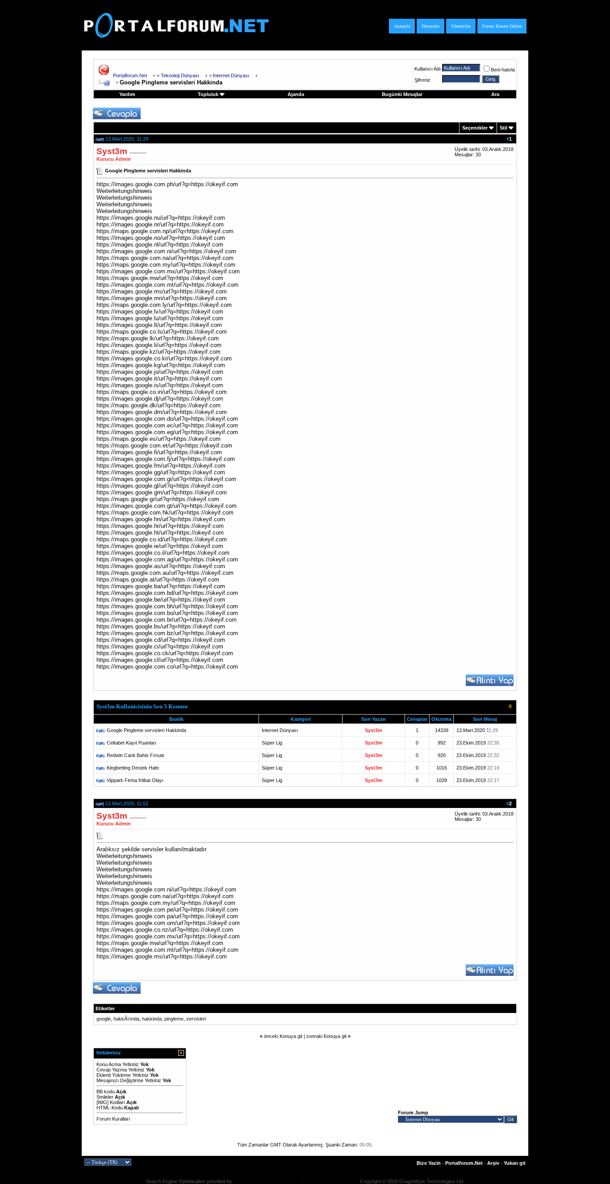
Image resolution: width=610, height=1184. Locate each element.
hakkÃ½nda (126, 1018)
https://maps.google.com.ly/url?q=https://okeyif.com (164, 304)
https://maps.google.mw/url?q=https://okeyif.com (159, 278)
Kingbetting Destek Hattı (133, 767)
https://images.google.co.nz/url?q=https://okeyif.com (164, 929)
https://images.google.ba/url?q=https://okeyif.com (160, 586)
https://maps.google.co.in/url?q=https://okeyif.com (161, 392)
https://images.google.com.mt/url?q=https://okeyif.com (167, 284)
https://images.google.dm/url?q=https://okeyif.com (161, 412)
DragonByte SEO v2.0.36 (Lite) (267, 1181)
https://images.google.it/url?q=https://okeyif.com (159, 378)
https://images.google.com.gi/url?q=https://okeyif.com (166, 479)
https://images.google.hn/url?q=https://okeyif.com (160, 519)
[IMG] (102, 1102)
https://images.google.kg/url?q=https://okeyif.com (160, 365)
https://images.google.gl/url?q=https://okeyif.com (159, 485)
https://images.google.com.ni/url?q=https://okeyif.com (166, 251)
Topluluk (208, 94)
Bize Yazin (429, 1163)
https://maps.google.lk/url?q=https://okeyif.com (157, 338)
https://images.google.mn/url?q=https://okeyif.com (161, 298)
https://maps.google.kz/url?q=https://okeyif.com (158, 351)
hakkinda (152, 1018)
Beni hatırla (503, 69)
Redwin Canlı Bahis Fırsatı (135, 755)
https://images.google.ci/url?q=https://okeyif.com (159, 646)
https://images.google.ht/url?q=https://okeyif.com (160, 532)
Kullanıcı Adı (427, 68)
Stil (503, 127)
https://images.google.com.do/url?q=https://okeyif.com (167, 418)
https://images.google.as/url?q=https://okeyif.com (160, 566)
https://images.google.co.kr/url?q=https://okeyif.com (164, 358)
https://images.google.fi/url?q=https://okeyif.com (159, 452)
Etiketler (105, 1008)
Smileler (104, 1097)
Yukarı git (515, 1163)
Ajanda (296, 94)
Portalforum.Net (130, 75)
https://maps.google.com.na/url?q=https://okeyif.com (165, 258)
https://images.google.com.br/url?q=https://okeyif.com (166, 619)
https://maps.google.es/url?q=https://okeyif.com (158, 438)
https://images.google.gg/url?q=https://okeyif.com (160, 472)
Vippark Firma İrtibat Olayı (135, 780)
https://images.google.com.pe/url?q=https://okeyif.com (167, 909)
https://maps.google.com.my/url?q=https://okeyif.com (165, 264)
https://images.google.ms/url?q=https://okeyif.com (161, 291)
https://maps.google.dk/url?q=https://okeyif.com (158, 405)
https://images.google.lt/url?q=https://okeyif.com (159, 325)
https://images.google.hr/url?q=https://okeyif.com (160, 526)
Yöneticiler (461, 26)
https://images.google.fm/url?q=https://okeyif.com (161, 465)
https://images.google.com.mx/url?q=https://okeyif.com (168, 271)
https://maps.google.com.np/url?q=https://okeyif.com (165, 231)
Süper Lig (272, 742)
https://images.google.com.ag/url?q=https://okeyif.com (167, 559)
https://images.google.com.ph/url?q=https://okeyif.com (167, 184)
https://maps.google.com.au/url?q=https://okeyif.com (165, 572)
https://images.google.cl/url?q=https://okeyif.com (159, 660)
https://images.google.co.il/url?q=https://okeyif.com (163, 552)
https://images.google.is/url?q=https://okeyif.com (159, 385)
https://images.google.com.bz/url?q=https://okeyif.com (167, 633)
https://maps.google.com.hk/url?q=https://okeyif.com (165, 512)
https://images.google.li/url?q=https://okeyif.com (158, 345)
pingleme (174, 1018)
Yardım (127, 94)
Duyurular (430, 26)
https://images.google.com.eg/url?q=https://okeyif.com (167, 432)
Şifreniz (422, 80)
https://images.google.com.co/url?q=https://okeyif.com (167, 666)
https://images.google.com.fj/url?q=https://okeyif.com (165, 459)
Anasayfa (402, 26)
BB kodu (105, 1091)
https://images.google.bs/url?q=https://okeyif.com (160, 626)
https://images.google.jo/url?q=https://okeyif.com (159, 371)
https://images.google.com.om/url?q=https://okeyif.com (168, 923)
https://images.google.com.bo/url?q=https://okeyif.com (167, 613)
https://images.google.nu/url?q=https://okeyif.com (160, 217)
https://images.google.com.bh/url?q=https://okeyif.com (167, 606)
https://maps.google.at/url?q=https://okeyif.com (157, 579)
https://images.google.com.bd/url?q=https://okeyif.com (167, 593)
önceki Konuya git (283, 1036)
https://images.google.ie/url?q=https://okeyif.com (159, 546)
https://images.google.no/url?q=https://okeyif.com (160, 237)
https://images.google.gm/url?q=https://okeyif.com (161, 492)
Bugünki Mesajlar (402, 94)
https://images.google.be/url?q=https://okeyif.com (160, 599)
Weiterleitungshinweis (124, 191)
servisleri (196, 1018)
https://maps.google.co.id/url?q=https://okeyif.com (161, 539)
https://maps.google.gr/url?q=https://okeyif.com (157, 499)
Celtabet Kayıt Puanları (131, 742)
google (103, 1018)
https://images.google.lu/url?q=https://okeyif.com (159, 318)
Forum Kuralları (113, 1118)
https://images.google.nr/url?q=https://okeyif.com (160, 224)
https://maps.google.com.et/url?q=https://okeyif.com (164, 445)
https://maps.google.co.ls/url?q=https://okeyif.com (161, 331)
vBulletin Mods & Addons (332, 1181)
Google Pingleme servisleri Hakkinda (146, 730)
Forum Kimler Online (502, 26)
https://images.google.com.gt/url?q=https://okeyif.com (166, 505)
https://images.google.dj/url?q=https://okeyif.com (159, 398)
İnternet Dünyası (280, 730)
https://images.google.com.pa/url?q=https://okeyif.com (167, 916)
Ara (495, 94)
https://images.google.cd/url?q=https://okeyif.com (160, 639)
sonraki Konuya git (326, 1036)
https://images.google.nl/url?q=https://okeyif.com (159, 244)
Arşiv (493, 1163)
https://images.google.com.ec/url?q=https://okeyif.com (167, 425)
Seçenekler (475, 127)
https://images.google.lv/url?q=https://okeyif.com (159, 311)
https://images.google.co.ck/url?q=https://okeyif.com (164, 653)
